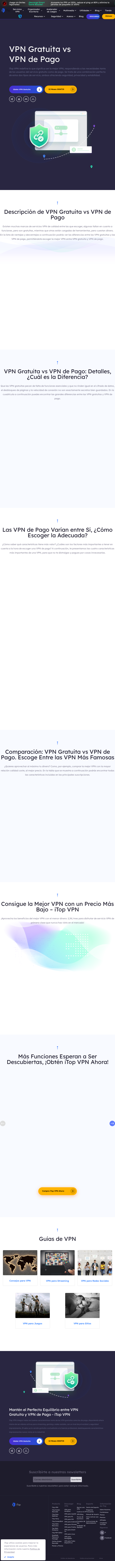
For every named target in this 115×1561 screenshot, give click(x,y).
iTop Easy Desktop (55, 1515)
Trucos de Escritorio (80, 1518)
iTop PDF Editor (57, 1533)
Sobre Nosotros (105, 1510)
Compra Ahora (47, 843)
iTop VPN (55, 1507)
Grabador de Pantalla (81, 1526)
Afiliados (103, 1520)
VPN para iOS (69, 1519)
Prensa (102, 1515)
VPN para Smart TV (69, 1530)
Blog (81, 16)
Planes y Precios (57, 1546)
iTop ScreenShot (57, 1521)
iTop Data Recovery (55, 1525)
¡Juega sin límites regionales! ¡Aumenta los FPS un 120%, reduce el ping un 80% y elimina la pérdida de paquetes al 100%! (59, 3)
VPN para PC (68, 1517)
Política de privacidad (87, 1558)
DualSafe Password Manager (55, 1537)
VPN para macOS (70, 1514)
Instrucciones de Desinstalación (91, 1522)
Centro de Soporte (92, 1507)
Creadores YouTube (103, 1523)
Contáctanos (104, 1512)
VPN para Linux (69, 1534)
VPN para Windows (67, 1510)
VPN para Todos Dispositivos (69, 1542)
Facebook (108, 1538)
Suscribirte (76, 1479)
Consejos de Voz (81, 1522)
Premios (102, 1517)
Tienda (108, 10)
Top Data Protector (55, 1529)
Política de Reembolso (68, 1558)
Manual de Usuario (92, 1514)
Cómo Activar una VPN (92, 1518)
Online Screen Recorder (57, 1542)
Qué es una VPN (81, 1508)
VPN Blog (80, 1514)
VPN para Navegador (68, 1537)
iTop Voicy (55, 1519)
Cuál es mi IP (81, 1512)
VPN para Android (70, 1522)
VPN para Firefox (70, 1527)
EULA (101, 1558)
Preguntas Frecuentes (90, 1511)
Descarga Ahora (47, 854)
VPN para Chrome (70, 1524)
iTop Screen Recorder (56, 1511)
